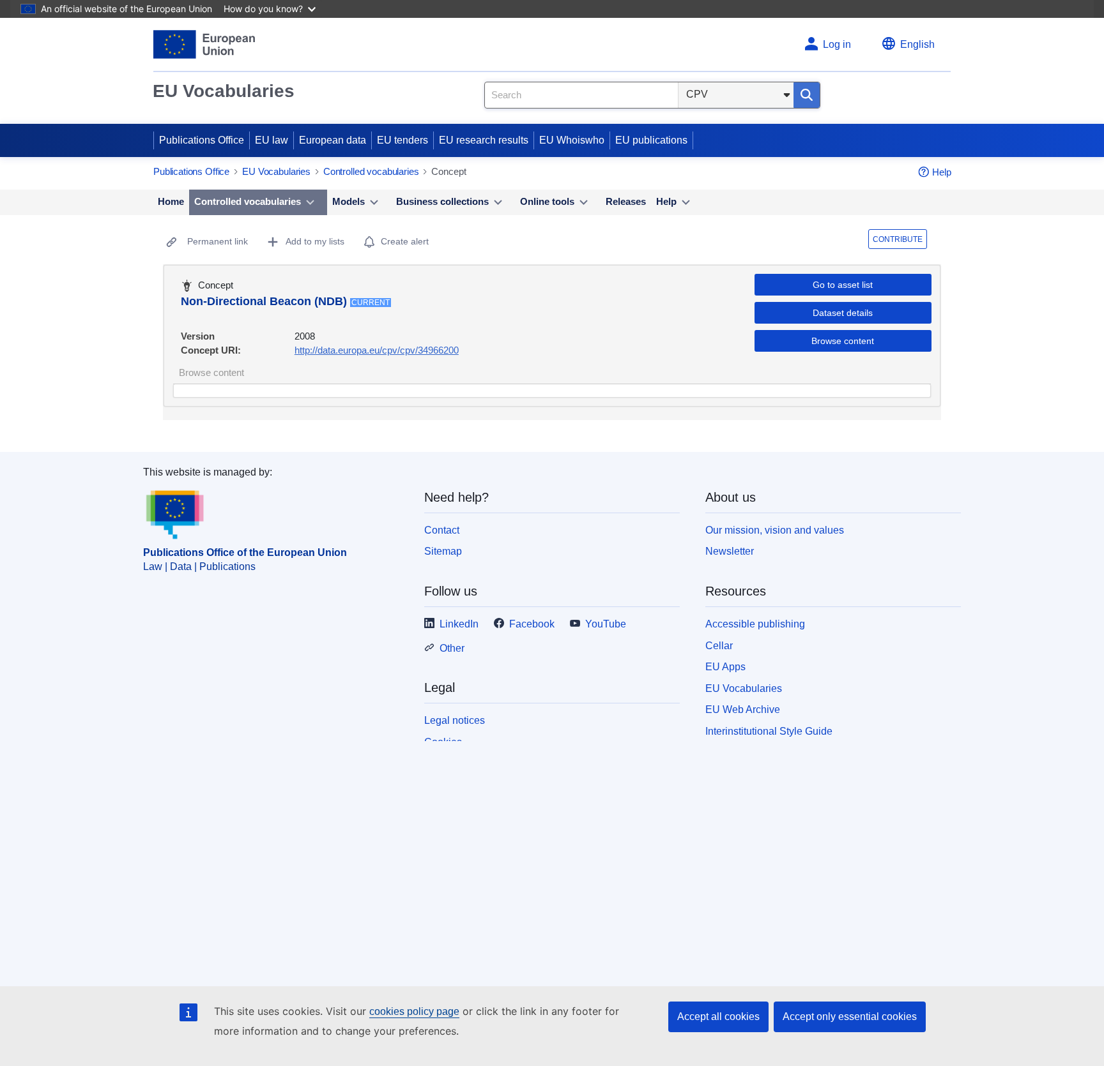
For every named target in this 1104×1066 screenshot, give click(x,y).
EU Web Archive (742, 709)
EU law (271, 140)
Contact (441, 530)
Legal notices (454, 720)
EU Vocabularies (224, 91)
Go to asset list (843, 285)
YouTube (605, 624)
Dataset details (843, 313)
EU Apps (725, 666)
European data (332, 140)
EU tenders (402, 140)
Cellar (719, 645)
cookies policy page (414, 1011)
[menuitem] (171, 202)
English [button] (917, 44)
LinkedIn (459, 624)
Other (452, 648)
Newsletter (729, 551)
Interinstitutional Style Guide (768, 731)
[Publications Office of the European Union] (204, 44)
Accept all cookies (718, 1016)
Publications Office (201, 140)
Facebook (532, 624)
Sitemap (443, 551)
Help (941, 172)
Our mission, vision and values (774, 530)
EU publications (651, 140)
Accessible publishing (755, 624)
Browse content (842, 341)
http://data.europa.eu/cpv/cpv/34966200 (377, 350)
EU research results (483, 140)
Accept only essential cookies (850, 1016)
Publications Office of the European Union (245, 552)
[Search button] (806, 95)
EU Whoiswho (571, 140)
